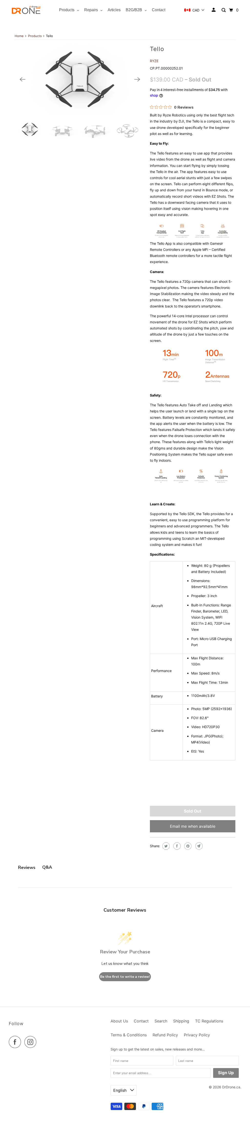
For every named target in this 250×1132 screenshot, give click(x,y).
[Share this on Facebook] (176, 846)
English (120, 1090)
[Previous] (22, 79)
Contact (141, 1021)
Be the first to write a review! (125, 976)
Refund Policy (165, 1034)
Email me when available (192, 826)
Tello (157, 48)
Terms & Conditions (129, 1034)
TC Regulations (209, 1021)
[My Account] (214, 10)
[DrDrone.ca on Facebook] (16, 1042)
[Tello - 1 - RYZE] (80, 79)
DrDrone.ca (231, 1087)
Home (19, 36)
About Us (119, 1021)
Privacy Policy (197, 1034)
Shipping (181, 1021)
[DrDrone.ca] (26, 10)
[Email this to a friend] (198, 846)
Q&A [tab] (47, 867)
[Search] (224, 10)
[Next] (137, 79)
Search (161, 1021)
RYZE (154, 61)
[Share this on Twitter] (165, 846)
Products (35, 36)
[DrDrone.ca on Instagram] (31, 1042)
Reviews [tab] (26, 867)
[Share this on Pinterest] (187, 846)
